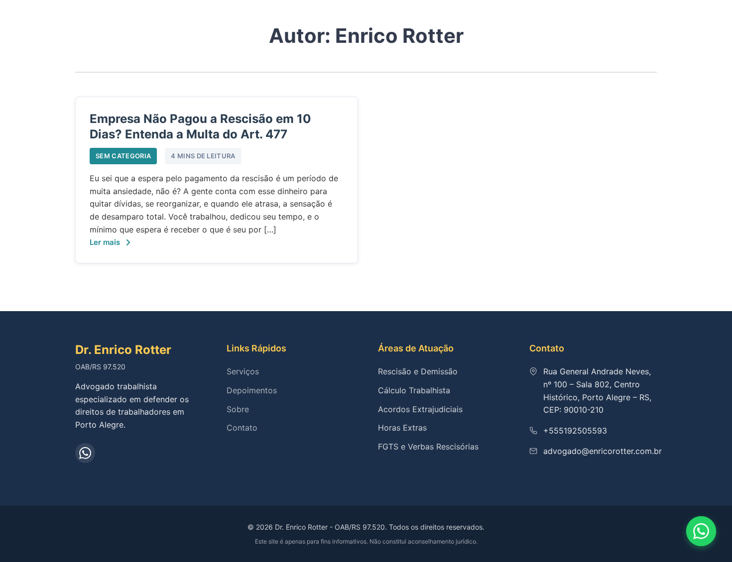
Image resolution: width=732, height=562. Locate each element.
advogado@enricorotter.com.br (602, 451)
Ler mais (105, 242)
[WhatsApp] (85, 453)
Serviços (243, 371)
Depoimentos (252, 390)
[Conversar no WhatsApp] (701, 531)
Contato (242, 428)
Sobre (238, 409)
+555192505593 (575, 431)
